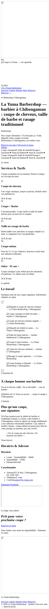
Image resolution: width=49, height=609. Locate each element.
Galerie (12, 90)
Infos (25, 90)
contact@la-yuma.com (23, 480)
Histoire (19, 90)
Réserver (32, 90)
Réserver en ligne (8, 526)
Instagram (5, 484)
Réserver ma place (9, 145)
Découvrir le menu (25, 145)
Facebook (14, 484)
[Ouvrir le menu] (10, 93)
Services (4, 90)
